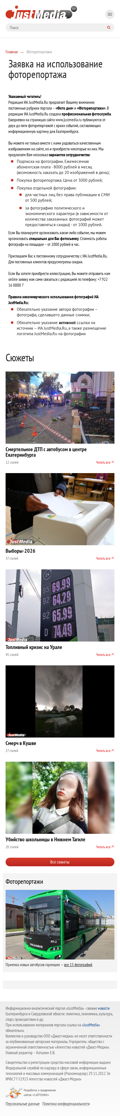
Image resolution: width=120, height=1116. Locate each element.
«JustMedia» (91, 1024)
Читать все (103, 462)
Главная (12, 51)
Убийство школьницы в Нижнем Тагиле (45, 839)
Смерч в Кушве (21, 743)
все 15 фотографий (78, 964)
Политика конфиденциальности (66, 1103)
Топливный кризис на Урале (34, 647)
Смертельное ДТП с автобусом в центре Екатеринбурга (46, 452)
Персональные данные (23, 1103)
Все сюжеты (59, 862)
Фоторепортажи (24, 881)
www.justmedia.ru (69, 119)
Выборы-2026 (20, 551)
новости (104, 1008)
